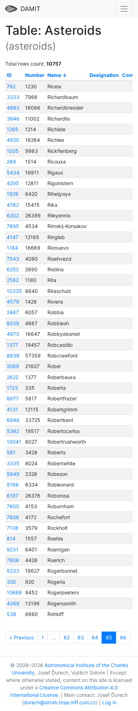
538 (11, 614)
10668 (14, 592)
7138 (12, 528)
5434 (13, 173)
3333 (13, 97)
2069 (13, 366)
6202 (13, 215)
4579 (13, 302)
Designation (104, 75)
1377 (12, 345)
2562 (13, 280)
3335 (13, 463)
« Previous (22, 637)
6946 (13, 420)
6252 (13, 269)
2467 (13, 312)
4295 (13, 183)
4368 (13, 603)
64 (95, 637)
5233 (13, 571)
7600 (13, 506)
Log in (109, 702)
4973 (13, 334)
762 (11, 86)
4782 (13, 205)
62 (67, 637)
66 (123, 637)
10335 (14, 291)
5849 (13, 474)
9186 (13, 485)
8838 (13, 355)
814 (11, 538)
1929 (12, 194)
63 (80, 637)
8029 (13, 323)
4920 (13, 140)
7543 (13, 259)
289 (11, 162)
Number (35, 75)
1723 (12, 388)
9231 (12, 549)
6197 (12, 496)
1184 (12, 248)
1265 (12, 129)
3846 (13, 119)
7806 (13, 560)
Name (54, 75)
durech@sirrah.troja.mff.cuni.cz (60, 702)
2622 (12, 377)
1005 (13, 151)
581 (11, 452)
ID (9, 75)
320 (11, 582)
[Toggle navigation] (124, 8)
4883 (13, 108)
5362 (13, 431)
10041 (14, 442)
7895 (13, 226)
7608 (13, 517)
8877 (13, 398)
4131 (12, 409)
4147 (12, 237)
